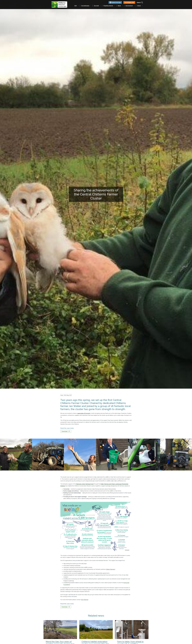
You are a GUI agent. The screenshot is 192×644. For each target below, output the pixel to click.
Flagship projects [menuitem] (108, 5)
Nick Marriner (84, 599)
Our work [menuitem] (96, 5)
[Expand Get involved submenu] (134, 5)
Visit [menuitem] (75, 5)
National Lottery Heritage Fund (84, 484)
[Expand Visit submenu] (78, 5)
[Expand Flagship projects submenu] (114, 5)
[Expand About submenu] (142, 5)
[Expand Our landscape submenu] (91, 5)
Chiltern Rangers (110, 569)
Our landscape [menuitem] (85, 5)
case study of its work (83, 413)
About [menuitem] (139, 5)
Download (65, 431)
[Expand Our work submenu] (100, 5)
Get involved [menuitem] (129, 5)
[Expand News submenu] (122, 5)
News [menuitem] (119, 5)
